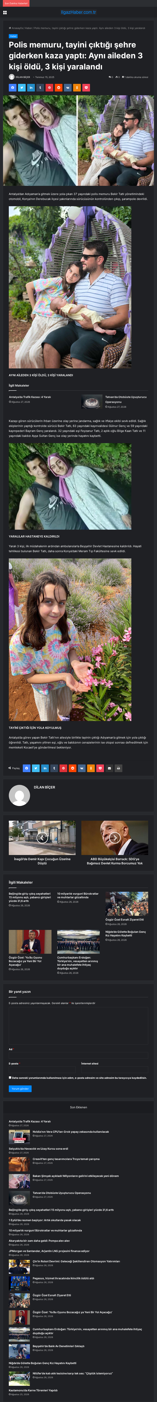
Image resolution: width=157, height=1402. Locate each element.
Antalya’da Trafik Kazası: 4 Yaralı (30, 397)
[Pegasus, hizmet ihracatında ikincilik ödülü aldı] (19, 1283)
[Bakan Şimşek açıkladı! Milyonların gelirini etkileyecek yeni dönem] (19, 1181)
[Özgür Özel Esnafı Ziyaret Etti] (126, 904)
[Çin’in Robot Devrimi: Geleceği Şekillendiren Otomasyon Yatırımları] (19, 1266)
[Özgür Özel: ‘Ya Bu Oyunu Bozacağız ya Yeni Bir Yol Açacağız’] (30, 942)
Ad (11, 1049)
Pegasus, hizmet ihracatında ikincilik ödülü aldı (63, 1278)
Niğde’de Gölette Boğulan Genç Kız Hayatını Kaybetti (42, 1363)
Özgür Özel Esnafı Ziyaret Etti (124, 919)
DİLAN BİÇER (23, 77)
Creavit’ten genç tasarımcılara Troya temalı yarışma (66, 1159)
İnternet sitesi (89, 1063)
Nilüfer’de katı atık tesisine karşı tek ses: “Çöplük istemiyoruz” (73, 1373)
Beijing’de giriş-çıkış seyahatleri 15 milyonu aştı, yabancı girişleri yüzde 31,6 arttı (30, 897)
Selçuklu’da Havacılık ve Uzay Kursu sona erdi (38, 1148)
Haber (28, 28)
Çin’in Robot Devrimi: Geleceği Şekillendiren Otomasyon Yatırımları (76, 1261)
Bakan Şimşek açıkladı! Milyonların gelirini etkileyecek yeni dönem (76, 1175)
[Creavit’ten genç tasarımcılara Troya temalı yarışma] (19, 1164)
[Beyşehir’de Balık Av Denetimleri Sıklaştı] (19, 1351)
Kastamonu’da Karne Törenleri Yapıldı (33, 1390)
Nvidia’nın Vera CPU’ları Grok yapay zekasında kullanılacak (71, 1131)
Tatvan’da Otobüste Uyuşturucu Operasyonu (62, 1192)
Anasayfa (17, 28)
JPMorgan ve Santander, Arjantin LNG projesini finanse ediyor (49, 1251)
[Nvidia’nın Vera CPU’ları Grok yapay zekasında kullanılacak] (19, 1137)
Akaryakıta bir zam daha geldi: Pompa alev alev (39, 1240)
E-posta (14, 1063)
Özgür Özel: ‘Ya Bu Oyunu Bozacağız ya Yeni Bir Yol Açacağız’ (25, 961)
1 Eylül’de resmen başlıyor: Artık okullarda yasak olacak (45, 1220)
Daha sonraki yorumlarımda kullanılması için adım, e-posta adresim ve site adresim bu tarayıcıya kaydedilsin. (79, 1077)
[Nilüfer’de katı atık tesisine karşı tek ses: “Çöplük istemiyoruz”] (19, 1379)
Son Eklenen (78, 1107)
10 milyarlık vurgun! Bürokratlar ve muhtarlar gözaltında (45, 1230)
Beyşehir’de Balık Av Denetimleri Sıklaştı (58, 1346)
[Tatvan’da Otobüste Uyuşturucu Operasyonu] (91, 402)
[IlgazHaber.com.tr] (78, 12)
